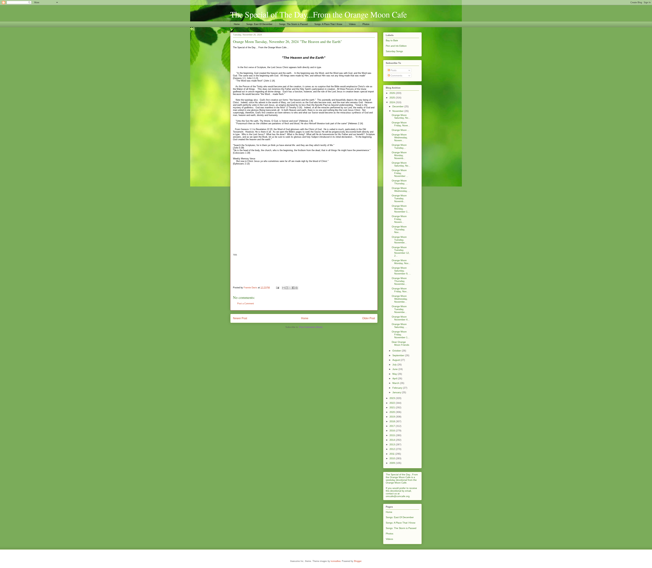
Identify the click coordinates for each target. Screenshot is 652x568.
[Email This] (283, 288)
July (394, 364)
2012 (393, 449)
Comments (396, 75)
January (397, 392)
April (395, 378)
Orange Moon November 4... (401, 318)
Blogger (357, 561)
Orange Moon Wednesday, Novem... (400, 137)
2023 (393, 398)
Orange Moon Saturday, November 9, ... (401, 270)
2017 (393, 426)
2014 (393, 440)
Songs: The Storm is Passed (293, 24)
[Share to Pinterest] (296, 288)
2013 (393, 444)
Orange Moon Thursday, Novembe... (399, 281)
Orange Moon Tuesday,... (399, 146)
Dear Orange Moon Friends (400, 343)
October (397, 350)
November (398, 111)
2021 (393, 407)
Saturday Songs (394, 51)
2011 (392, 453)
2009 (393, 463)
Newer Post (240, 318)
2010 (393, 458)
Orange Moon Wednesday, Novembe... (400, 299)
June (395, 369)
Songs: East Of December (259, 24)
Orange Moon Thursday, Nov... (399, 229)
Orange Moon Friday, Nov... (400, 290)
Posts (393, 70)
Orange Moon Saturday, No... (401, 116)
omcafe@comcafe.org (398, 496)
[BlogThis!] (286, 288)
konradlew (335, 561)
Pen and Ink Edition (396, 45)
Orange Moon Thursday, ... (400, 182)
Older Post (368, 318)
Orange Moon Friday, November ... (400, 173)
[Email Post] (277, 287)
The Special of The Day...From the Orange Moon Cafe (318, 14)
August (396, 360)
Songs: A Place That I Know (328, 24)
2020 (393, 412)
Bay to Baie (392, 40)
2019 (393, 416)
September (398, 355)
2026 (393, 93)
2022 (393, 403)
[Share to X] (290, 288)
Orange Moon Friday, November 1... (401, 334)
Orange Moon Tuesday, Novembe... (399, 240)
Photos (366, 24)
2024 (393, 102)
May (395, 374)
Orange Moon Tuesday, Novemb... (399, 198)
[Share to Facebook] (293, 288)
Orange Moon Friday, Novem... (399, 219)
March (396, 383)
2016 (393, 430)
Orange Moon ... (400, 130)
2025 (393, 97)
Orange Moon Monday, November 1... (401, 208)
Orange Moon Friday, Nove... (401, 124)
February (397, 387)
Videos (352, 24)
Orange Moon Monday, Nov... (401, 262)
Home (237, 24)
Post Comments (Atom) (310, 327)
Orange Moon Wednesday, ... (401, 189)
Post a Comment (245, 303)
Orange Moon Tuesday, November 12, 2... (401, 251)
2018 (393, 421)
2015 (393, 435)
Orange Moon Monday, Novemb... (399, 155)
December (398, 106)
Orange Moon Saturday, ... (399, 325)
